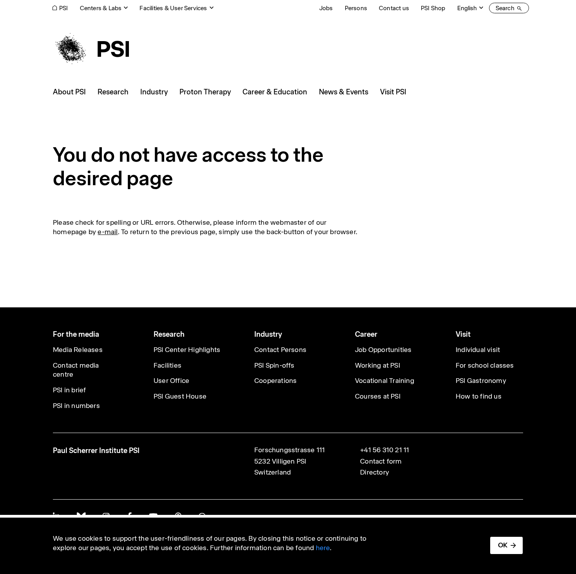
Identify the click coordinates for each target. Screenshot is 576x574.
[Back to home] (90, 49)
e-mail (108, 232)
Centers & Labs (101, 8)
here (323, 548)
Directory (374, 472)
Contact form (381, 461)
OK (502, 545)
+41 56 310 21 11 (384, 450)
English (467, 8)
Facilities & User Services (173, 8)
